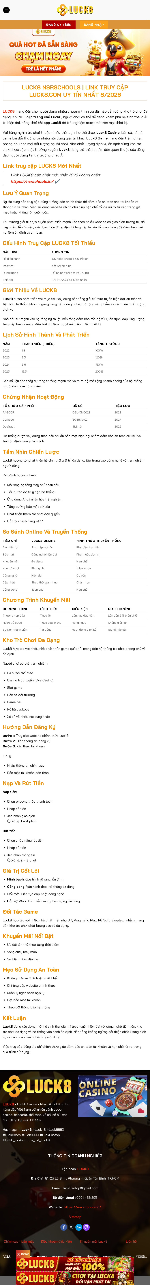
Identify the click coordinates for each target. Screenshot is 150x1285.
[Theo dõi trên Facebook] (63, 1227)
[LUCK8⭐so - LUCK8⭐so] (75, 10)
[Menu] (6, 10)
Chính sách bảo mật (19, 1241)
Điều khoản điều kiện (56, 1241)
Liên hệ (131, 1241)
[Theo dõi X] (71, 1227)
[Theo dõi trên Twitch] (86, 1227)
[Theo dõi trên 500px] (78, 1227)
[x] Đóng (23, 1254)
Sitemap (75, 1217)
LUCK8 (8, 1104)
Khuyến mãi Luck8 (93, 1241)
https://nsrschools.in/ (32, 181)
